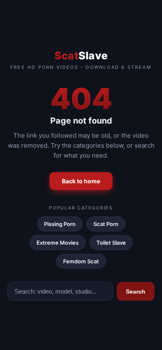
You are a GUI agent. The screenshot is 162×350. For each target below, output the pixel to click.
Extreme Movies (58, 242)
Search (135, 291)
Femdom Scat (81, 261)
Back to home (81, 181)
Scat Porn (105, 224)
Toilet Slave (111, 242)
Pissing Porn (60, 224)
